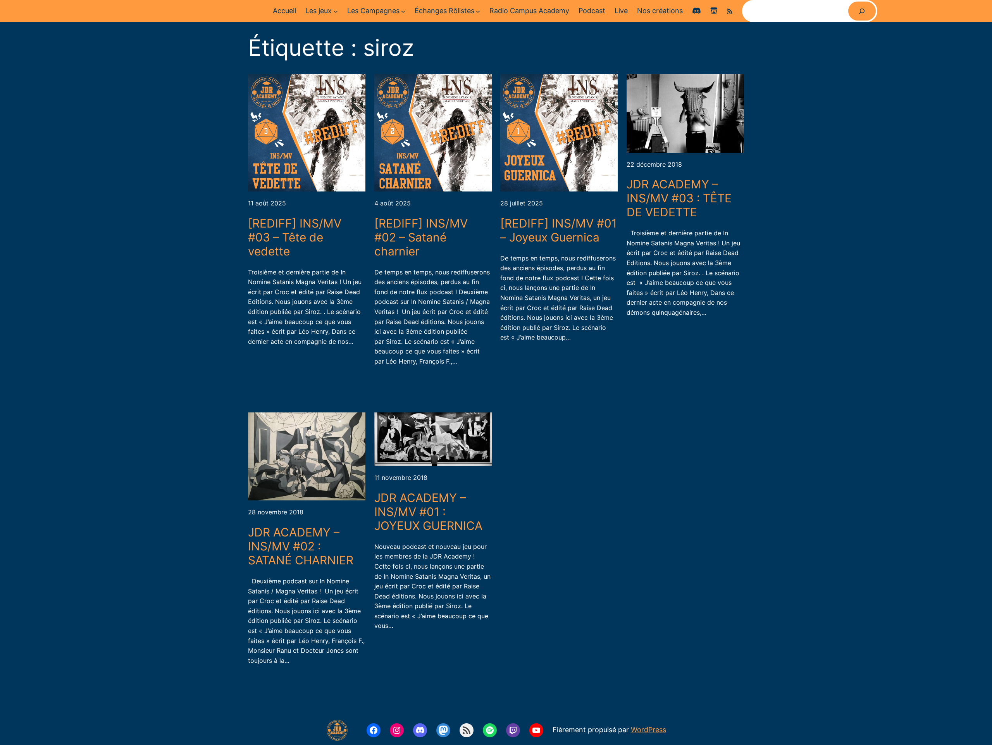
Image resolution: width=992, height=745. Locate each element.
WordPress (648, 730)
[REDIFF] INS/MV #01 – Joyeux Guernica (558, 230)
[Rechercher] (862, 11)
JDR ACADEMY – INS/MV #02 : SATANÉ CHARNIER (300, 546)
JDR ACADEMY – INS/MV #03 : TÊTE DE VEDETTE (679, 198)
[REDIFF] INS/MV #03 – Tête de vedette (294, 237)
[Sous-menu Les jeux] (336, 11)
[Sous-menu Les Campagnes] (403, 11)
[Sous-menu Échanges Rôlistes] (478, 11)
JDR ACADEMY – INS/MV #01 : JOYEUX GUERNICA (428, 512)
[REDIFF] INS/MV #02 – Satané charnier (421, 237)
